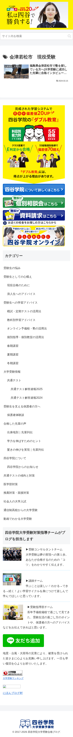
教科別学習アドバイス (21, 319)
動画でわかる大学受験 (18, 518)
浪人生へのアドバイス (21, 293)
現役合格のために (18, 285)
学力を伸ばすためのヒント (24, 440)
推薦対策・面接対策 (16, 492)
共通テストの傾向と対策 (19, 475)
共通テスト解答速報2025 (27, 389)
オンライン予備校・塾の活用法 (27, 328)
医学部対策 (11, 484)
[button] (69, 36)
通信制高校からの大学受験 (21, 510)
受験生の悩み (12, 268)
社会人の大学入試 (15, 501)
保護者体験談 (15, 414)
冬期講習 (12, 363)
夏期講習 (12, 354)
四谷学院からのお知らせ (22, 466)
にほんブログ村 (13, 692)
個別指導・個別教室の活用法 (25, 337)
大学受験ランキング (13, 678)
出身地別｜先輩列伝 (20, 432)
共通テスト (14, 380)
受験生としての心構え (18, 276)
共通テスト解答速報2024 (27, 397)
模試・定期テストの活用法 (24, 311)
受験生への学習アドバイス (21, 302)
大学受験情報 (12, 371)
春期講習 (12, 345)
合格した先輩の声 (15, 423)
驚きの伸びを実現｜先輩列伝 (25, 449)
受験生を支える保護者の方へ (22, 406)
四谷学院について (15, 458)
